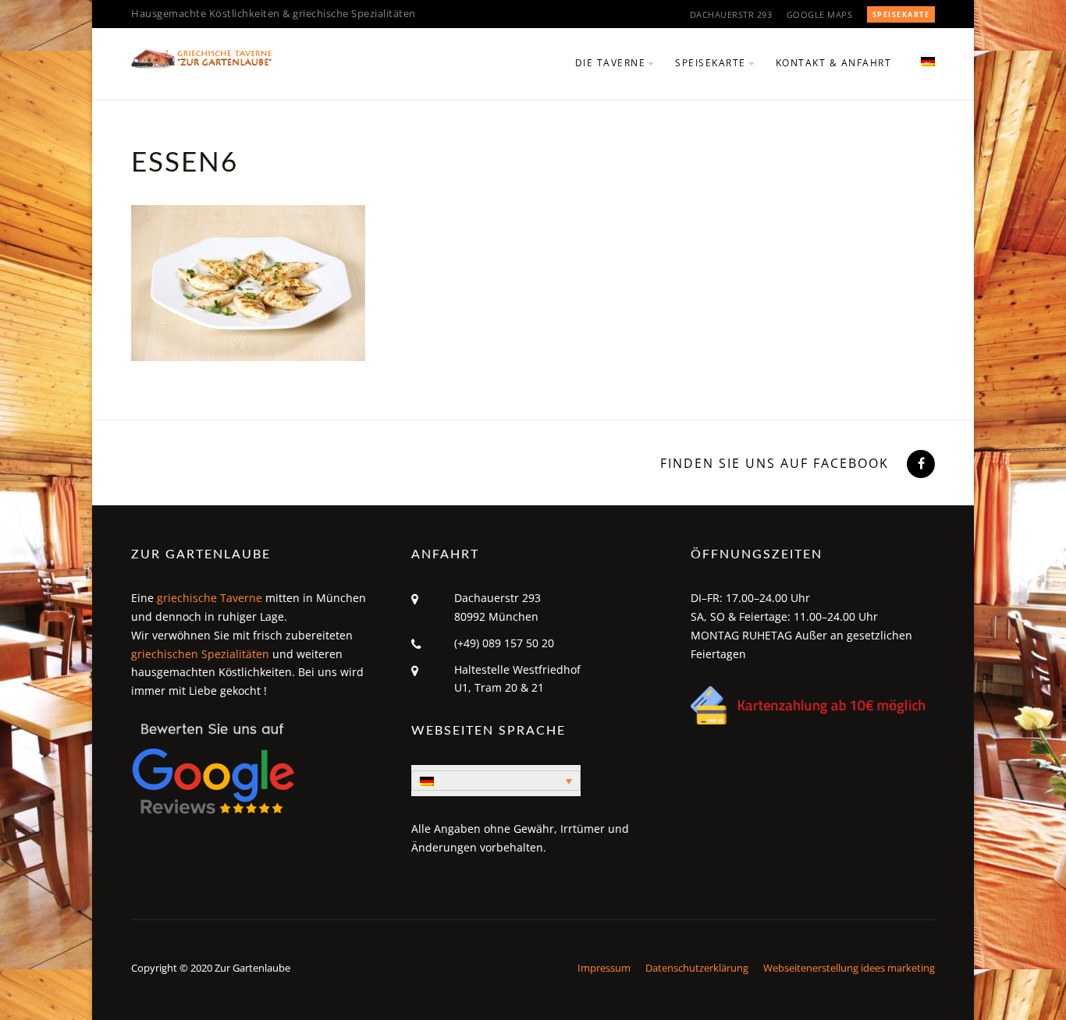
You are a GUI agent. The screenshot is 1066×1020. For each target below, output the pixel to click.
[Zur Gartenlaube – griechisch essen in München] (201, 57)
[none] (496, 780)
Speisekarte (901, 14)
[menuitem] (921, 72)
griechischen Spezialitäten (200, 653)
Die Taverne (610, 62)
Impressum (604, 968)
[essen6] (248, 281)
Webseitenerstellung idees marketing (849, 968)
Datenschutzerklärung (696, 968)
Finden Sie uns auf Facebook (774, 463)
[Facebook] (919, 463)
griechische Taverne (209, 597)
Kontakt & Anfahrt (834, 62)
